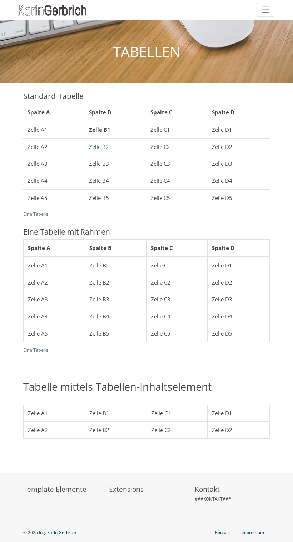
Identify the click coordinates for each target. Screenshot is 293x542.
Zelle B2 (99, 146)
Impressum (253, 533)
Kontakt (222, 533)
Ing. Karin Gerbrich (57, 533)
